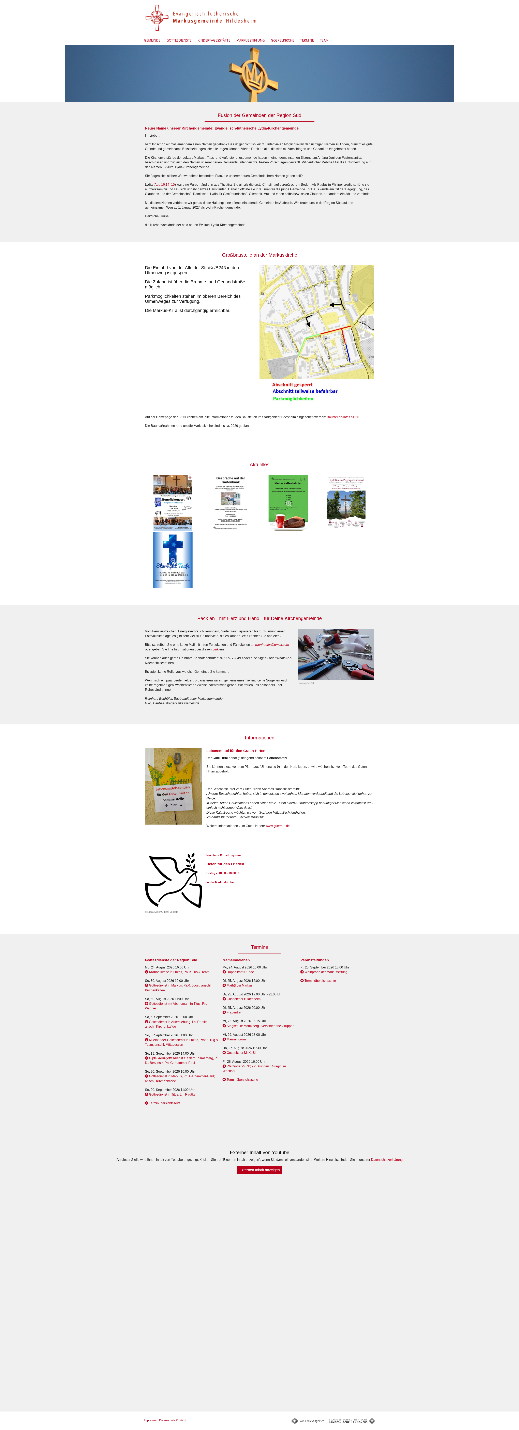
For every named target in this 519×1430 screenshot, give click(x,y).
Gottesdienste (179, 40)
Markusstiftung (250, 40)
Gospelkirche (282, 40)
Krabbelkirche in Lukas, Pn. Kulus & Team (179, 972)
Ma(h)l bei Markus (239, 985)
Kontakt (181, 1420)
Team (324, 40)
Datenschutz (167, 1420)
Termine (307, 40)
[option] (259, 73)
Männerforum (236, 1039)
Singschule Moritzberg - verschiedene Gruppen (260, 1026)
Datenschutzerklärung (387, 1159)
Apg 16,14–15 (164, 184)
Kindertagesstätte (214, 40)
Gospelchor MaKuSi (241, 1052)
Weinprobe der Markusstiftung (326, 972)
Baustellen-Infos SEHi (343, 417)
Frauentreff (234, 1012)
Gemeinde (152, 40)
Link (215, 649)
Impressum (151, 1420)
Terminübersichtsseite (164, 1103)
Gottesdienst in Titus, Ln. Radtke (172, 1094)
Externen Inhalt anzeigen (259, 1170)
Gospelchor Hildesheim (244, 999)
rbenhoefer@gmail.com (272, 644)
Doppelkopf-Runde (240, 972)
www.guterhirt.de (278, 826)
